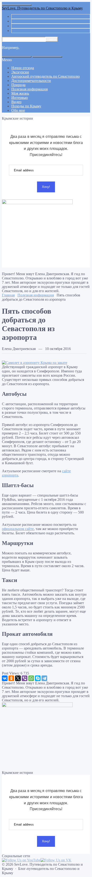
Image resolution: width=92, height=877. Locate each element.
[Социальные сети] (16, 57)
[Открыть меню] (16, 5)
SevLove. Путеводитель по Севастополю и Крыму (42, 8)
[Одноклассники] (11, 678)
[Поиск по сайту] (47, 57)
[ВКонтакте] (5, 678)
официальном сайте (18, 529)
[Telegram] (44, 678)
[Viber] (24, 678)
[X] (18, 678)
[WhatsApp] (31, 678)
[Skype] (38, 678)
